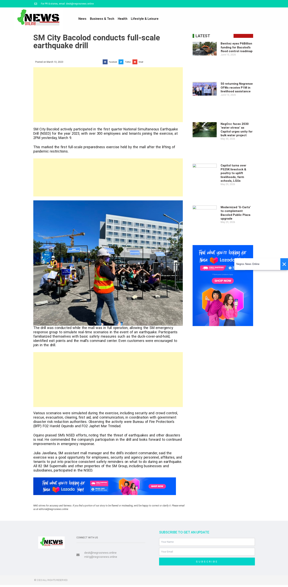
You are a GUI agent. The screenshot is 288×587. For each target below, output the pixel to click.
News (82, 19)
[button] (111, 61)
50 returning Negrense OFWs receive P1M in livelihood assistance (237, 87)
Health (122, 19)
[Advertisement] (108, 94)
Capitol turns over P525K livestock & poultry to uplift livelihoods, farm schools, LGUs (233, 173)
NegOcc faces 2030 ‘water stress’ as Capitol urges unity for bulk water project (237, 129)
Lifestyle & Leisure (144, 19)
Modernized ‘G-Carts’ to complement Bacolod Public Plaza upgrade (236, 213)
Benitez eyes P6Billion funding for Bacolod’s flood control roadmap (237, 47)
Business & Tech (102, 19)
